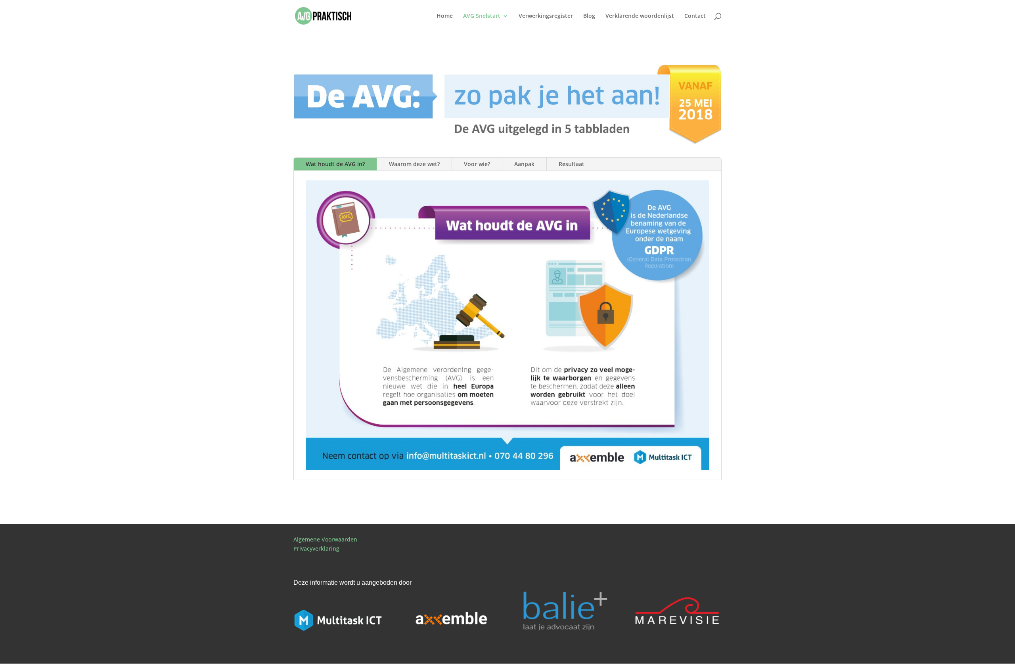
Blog (589, 16)
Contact (695, 16)
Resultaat (571, 164)
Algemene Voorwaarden (325, 539)
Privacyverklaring (316, 548)
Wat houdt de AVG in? (335, 164)
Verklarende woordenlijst (639, 16)
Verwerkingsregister (546, 16)
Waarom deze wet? (414, 164)
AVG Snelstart (481, 16)
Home (445, 16)
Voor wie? (477, 164)
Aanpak (524, 164)
